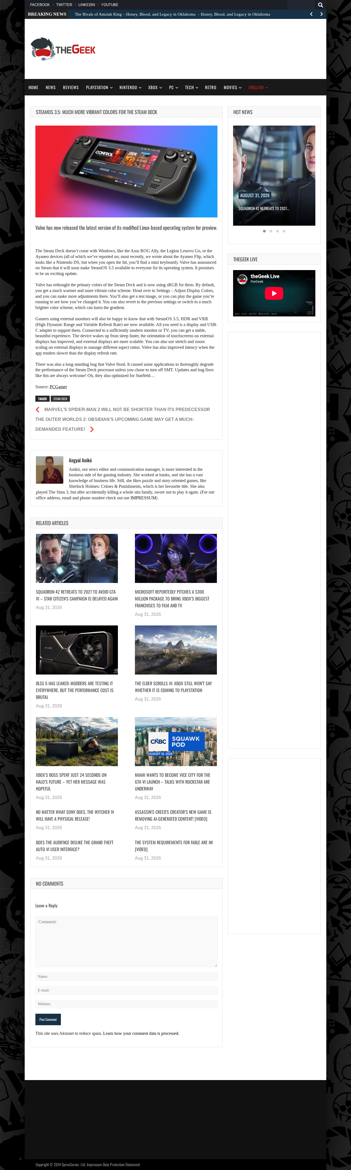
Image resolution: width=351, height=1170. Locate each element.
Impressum (94, 1164)
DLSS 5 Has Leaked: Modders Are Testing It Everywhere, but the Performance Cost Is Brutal (75, 690)
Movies (230, 87)
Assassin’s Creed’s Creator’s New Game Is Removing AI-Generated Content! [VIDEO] (173, 815)
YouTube (109, 5)
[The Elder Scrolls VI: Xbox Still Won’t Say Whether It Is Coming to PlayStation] (176, 649)
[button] (264, 231)
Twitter (64, 5)
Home (33, 87)
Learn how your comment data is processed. (141, 1033)
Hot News (243, 111)
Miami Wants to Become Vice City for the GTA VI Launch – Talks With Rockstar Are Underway (172, 782)
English (256, 87)
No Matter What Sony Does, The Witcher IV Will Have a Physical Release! (75, 815)
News (51, 87)
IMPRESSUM (143, 497)
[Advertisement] (221, 48)
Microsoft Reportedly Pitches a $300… (269, 208)
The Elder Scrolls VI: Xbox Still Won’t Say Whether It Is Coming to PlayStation (173, 686)
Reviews (71, 87)
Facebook (40, 5)
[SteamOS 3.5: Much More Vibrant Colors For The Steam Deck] (126, 171)
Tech (189, 87)
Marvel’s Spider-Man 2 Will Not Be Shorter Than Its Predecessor (127, 409)
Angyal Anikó (80, 460)
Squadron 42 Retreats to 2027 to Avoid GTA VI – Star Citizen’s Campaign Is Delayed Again (77, 595)
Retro (210, 87)
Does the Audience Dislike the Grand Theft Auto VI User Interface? (75, 845)
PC (171, 87)
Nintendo (128, 87)
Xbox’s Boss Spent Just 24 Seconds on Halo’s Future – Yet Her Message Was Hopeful (71, 782)
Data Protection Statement (121, 1164)
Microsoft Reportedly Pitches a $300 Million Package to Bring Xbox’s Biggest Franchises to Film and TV (172, 598)
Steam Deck (60, 398)
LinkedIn (86, 5)
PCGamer (58, 386)
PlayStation (97, 87)
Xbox (153, 87)
